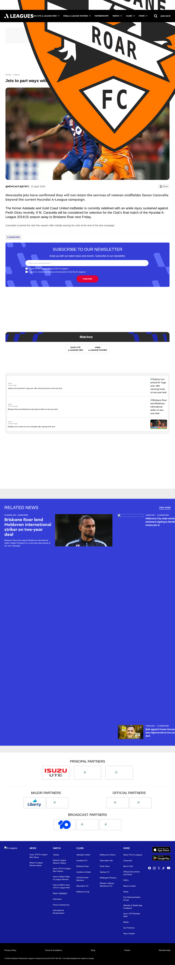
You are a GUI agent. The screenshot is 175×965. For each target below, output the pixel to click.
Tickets (56, 855)
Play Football (129, 933)
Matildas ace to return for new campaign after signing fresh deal (31, 427)
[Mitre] (117, 802)
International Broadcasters (58, 911)
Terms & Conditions (53, 950)
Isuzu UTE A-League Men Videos (62, 869)
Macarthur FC (82, 886)
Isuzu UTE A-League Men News (38, 855)
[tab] (75, 348)
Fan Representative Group (131, 898)
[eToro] (57, 802)
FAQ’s (126, 880)
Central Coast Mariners (82, 878)
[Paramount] (87, 824)
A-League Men (13, 237)
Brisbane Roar (82, 866)
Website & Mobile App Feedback (132, 906)
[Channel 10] (64, 824)
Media (126, 922)
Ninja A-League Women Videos (59, 861)
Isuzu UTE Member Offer (131, 914)
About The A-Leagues (132, 855)
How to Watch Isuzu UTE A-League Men (61, 886)
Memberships (101, 16)
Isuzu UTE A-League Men (44, 16)
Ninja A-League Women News (36, 864)
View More (165, 507)
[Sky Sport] (110, 824)
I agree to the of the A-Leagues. (49, 268)
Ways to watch (129, 886)
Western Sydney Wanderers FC (107, 884)
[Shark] (119, 772)
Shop (93, 950)
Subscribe (87, 279)
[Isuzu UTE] (55, 772)
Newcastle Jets (106, 860)
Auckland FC (82, 860)
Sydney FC (104, 872)
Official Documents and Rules (131, 873)
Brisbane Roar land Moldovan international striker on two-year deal (33, 409)
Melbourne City (83, 892)
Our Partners (129, 928)
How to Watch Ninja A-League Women (61, 878)
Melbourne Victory (108, 855)
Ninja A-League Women (75, 16)
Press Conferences (61, 905)
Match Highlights (60, 893)
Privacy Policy (47, 268)
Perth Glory (105, 866)
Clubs (129, 16)
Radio (125, 892)
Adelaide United (83, 855)
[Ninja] (87, 772)
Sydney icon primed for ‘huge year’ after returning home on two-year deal (35, 388)
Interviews (57, 899)
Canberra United (83, 872)
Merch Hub (128, 866)
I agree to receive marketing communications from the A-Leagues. (58, 272)
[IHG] (140, 802)
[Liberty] (34, 802)
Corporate (127, 860)
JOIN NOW (166, 16)
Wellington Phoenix (108, 878)
